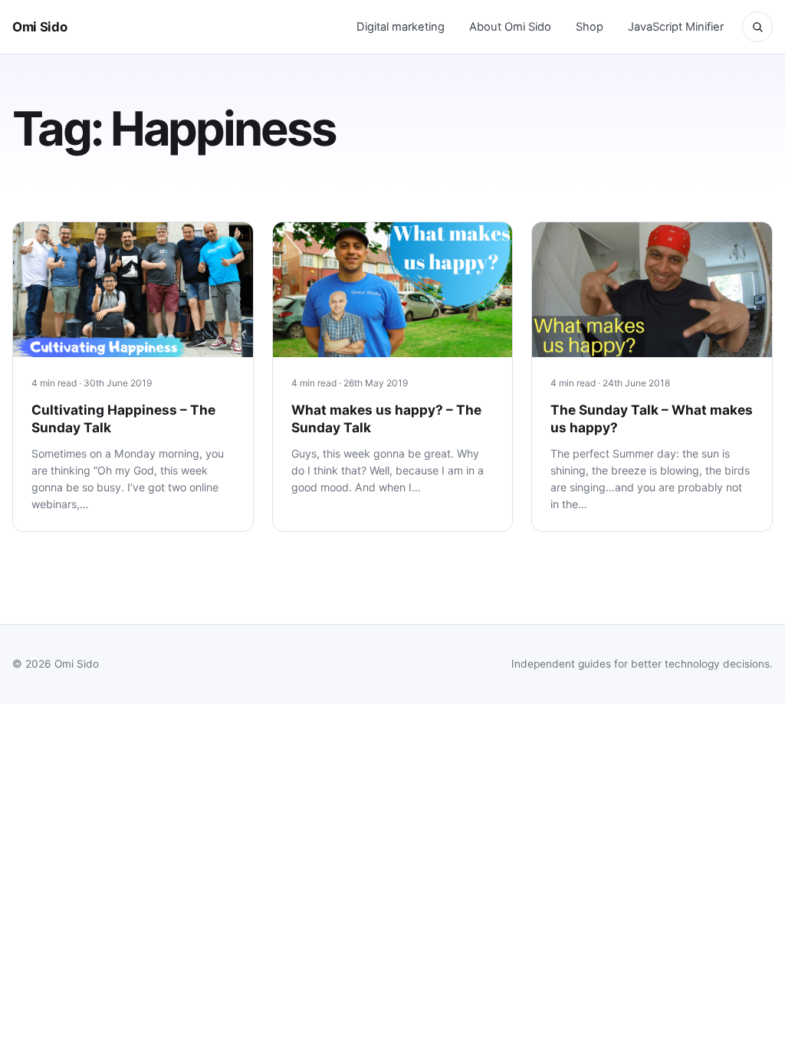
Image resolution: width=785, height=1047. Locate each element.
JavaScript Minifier (676, 27)
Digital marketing (400, 27)
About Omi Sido (510, 27)
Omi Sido (39, 26)
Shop (589, 27)
